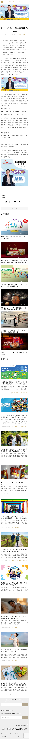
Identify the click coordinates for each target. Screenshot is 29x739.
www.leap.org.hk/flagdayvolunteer (14, 111)
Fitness (16, 392)
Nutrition (15, 460)
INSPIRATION (21, 34)
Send (25, 705)
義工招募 (4, 197)
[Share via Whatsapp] (21, 17)
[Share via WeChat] (23, 16)
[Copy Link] (27, 17)
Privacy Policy (4, 733)
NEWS (15, 730)
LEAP (10, 197)
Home (3, 728)
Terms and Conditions (15, 733)
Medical (15, 694)
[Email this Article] (18, 17)
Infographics (24, 392)
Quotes (25, 729)
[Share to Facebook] (15, 17)
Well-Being (16, 493)
